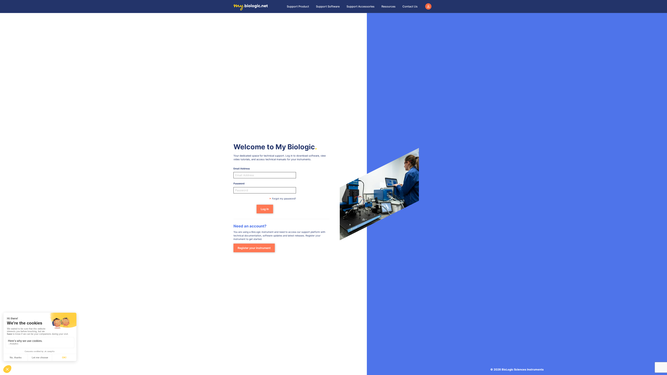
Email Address (241, 168)
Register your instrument (254, 248)
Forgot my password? (284, 198)
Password (239, 183)
